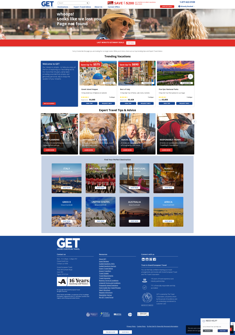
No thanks (207, 330)
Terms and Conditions (99, 194)
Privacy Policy (112, 194)
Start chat (222, 330)
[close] (143, 140)
